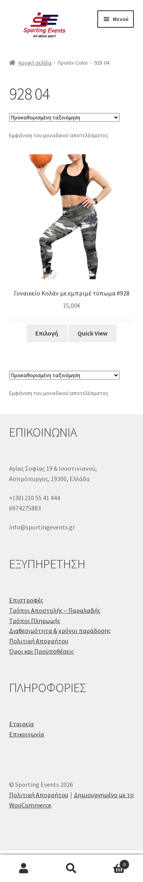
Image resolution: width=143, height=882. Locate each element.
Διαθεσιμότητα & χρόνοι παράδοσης (60, 631)
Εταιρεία (21, 724)
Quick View (92, 333)
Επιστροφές (26, 600)
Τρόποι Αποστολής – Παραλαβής (54, 610)
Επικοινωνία (26, 734)
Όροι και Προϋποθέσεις (41, 651)
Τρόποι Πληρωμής (34, 621)
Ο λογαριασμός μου (24, 868)
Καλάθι (110, 861)
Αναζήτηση (71, 868)
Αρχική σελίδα (35, 62)
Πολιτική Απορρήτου (38, 641)
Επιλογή (46, 333)
